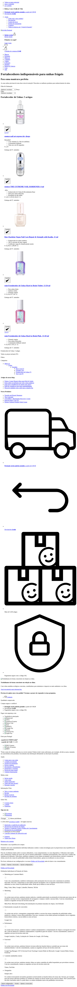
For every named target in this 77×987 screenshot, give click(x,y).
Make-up (7, 363)
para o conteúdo (9, 4)
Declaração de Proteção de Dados (15, 826)
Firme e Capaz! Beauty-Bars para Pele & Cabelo (19, 381)
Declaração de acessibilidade (13, 830)
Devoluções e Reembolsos (12, 767)
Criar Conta (8, 43)
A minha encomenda (11, 762)
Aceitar (3, 864)
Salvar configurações (7, 983)
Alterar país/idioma (15, 818)
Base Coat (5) (20, 369)
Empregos (8, 806)
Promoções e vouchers (11, 768)
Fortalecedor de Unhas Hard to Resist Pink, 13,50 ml (27, 336)
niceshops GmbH (14, 822)
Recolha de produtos (11, 796)
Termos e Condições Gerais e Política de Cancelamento (21, 828)
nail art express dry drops (17, 136)
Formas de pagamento (14, 23)
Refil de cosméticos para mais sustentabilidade (18, 386)
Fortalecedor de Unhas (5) (23, 372)
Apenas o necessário (13, 864)
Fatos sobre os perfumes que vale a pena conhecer (19, 383)
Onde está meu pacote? (11, 783)
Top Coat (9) (19, 374)
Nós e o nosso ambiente (12, 791)
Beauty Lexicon (9, 795)
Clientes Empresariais (11, 772)
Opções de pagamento (11, 763)
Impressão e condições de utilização (15, 825)
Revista (7, 793)
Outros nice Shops (10, 838)
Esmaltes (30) (20, 370)
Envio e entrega (9, 765)
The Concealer (9, 397)
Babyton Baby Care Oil (12, 400)
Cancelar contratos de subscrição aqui (16, 833)
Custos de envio (13, 22)
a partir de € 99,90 (20, 12)
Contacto (11, 25)
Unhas (10, 365)
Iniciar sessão (8, 36)
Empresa (7, 836)
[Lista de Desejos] (6, 46)
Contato (7, 804)
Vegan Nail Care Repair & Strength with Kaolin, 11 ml (31, 237)
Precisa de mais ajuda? (11, 770)
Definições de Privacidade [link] (12, 831)
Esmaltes (14, 367)
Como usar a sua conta (11, 760)
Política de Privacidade (37, 861)
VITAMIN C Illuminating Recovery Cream (17, 399)
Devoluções (10, 14)
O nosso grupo (9, 803)
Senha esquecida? (10, 781)
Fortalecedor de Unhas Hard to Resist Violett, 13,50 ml (27, 286)
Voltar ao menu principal (12, 2)
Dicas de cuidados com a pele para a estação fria (19, 388)
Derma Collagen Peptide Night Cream (16, 402)
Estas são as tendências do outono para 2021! (18, 384)
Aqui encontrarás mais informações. (11, 689)
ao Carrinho (8, 5)
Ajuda (6, 17)
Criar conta (8, 780)
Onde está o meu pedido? (15, 18)
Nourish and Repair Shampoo (13, 395)
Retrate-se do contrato (7, 841)
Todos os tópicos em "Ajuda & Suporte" (20, 27)
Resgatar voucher (10, 785)
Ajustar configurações (26, 864)
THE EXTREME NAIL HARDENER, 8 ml (24, 187)
